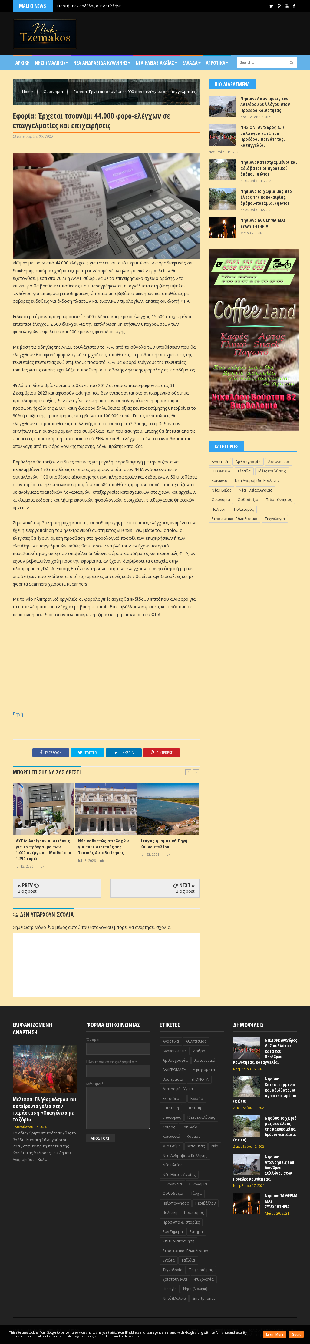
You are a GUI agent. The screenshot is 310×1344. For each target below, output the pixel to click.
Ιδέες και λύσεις (272, 471)
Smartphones (203, 1298)
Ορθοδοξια (248, 499)
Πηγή (18, 714)
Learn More (274, 1334)
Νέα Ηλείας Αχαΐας (255, 490)
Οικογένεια (172, 1184)
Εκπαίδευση (173, 1098)
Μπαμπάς (196, 1146)
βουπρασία (173, 1079)
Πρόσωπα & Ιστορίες (181, 1222)
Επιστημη (171, 1107)
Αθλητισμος (196, 1041)
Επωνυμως (172, 1117)
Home (28, 91)
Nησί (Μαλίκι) (174, 1298)
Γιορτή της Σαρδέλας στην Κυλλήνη (89, 5)
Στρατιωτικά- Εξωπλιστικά (234, 518)
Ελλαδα (190, 62)
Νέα (214, 1146)
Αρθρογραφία (248, 461)
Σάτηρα (196, 1231)
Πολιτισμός (244, 509)
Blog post (27, 891)
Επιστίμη (193, 1107)
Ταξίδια (188, 1260)
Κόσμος (193, 1136)
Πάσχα (196, 1193)
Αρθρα (199, 1050)
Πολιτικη (219, 509)
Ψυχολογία (204, 1279)
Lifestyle (169, 1288)
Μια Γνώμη (172, 1146)
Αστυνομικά (278, 461)
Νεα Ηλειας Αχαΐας (155, 62)
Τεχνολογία (275, 518)
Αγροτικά (215, 62)
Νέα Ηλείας (221, 490)
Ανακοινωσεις (174, 1050)
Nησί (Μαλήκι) (195, 1288)
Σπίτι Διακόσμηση (178, 1241)
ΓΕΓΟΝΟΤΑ (221, 471)
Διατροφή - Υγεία (178, 1088)
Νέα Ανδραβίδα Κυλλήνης (257, 480)
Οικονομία (54, 91)
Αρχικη (22, 62)
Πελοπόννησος (279, 499)
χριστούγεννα (175, 1279)
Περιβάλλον (205, 1203)
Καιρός (169, 1127)
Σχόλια (169, 1260)
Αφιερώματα (204, 1069)
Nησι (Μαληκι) (50, 62)
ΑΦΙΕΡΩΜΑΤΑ (174, 1069)
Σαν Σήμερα (173, 1231)
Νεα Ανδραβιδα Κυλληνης (100, 62)
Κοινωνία (219, 480)
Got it (296, 1334)
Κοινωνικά (171, 1136)
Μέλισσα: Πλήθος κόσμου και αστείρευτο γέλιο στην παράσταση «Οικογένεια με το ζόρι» (44, 1109)
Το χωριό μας (201, 1269)
